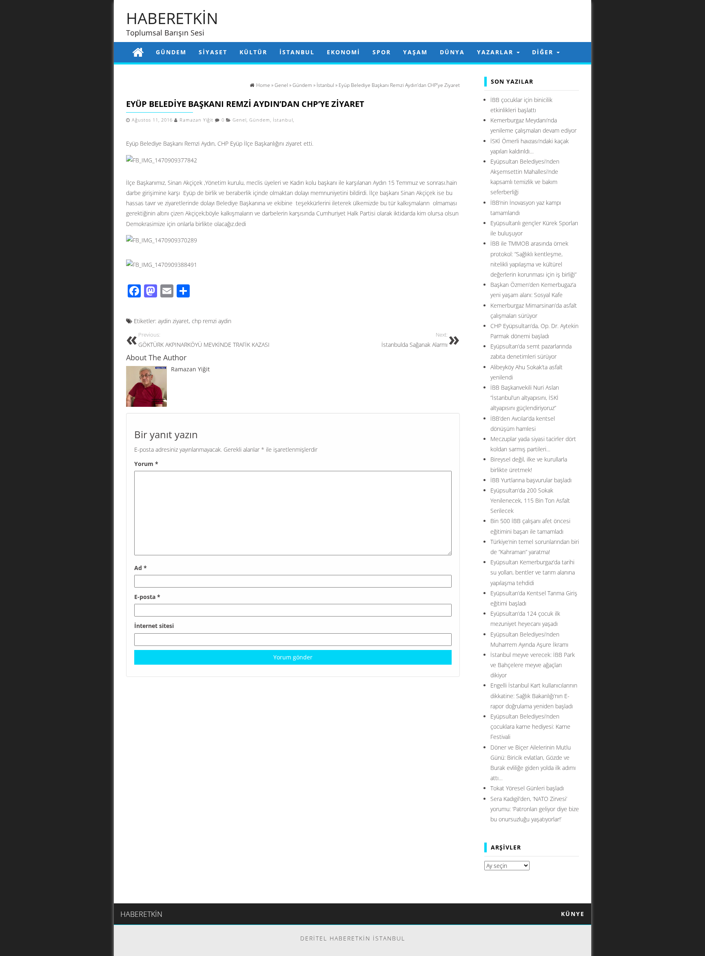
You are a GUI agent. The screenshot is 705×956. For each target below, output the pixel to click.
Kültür (253, 52)
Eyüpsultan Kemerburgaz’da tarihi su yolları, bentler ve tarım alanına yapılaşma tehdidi (532, 572)
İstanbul (297, 52)
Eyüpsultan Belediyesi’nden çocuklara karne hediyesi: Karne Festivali (530, 726)
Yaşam (415, 52)
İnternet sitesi (154, 626)
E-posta (147, 597)
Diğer (544, 52)
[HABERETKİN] (138, 52)
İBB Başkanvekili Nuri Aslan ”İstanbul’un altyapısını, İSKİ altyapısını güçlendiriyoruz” (524, 398)
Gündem (171, 52)
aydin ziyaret (173, 321)
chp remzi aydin (211, 321)
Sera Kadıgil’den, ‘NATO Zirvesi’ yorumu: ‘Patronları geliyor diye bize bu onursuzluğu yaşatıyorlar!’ (534, 809)
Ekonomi (343, 52)
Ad (140, 568)
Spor (381, 52)
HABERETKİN (172, 18)
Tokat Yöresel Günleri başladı (527, 788)
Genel (239, 120)
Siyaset (213, 52)
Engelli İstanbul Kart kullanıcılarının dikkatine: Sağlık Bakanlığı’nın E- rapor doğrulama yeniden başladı (533, 695)
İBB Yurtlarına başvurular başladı (531, 480)
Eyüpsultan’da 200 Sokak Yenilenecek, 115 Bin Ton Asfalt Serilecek (530, 500)
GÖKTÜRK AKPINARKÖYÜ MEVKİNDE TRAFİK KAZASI (204, 340)
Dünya (452, 52)
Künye (573, 914)
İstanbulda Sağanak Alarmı (414, 340)
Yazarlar (496, 52)
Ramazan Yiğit (196, 120)
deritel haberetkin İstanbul (352, 938)
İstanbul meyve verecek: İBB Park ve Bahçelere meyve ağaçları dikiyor (532, 665)
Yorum (146, 464)
